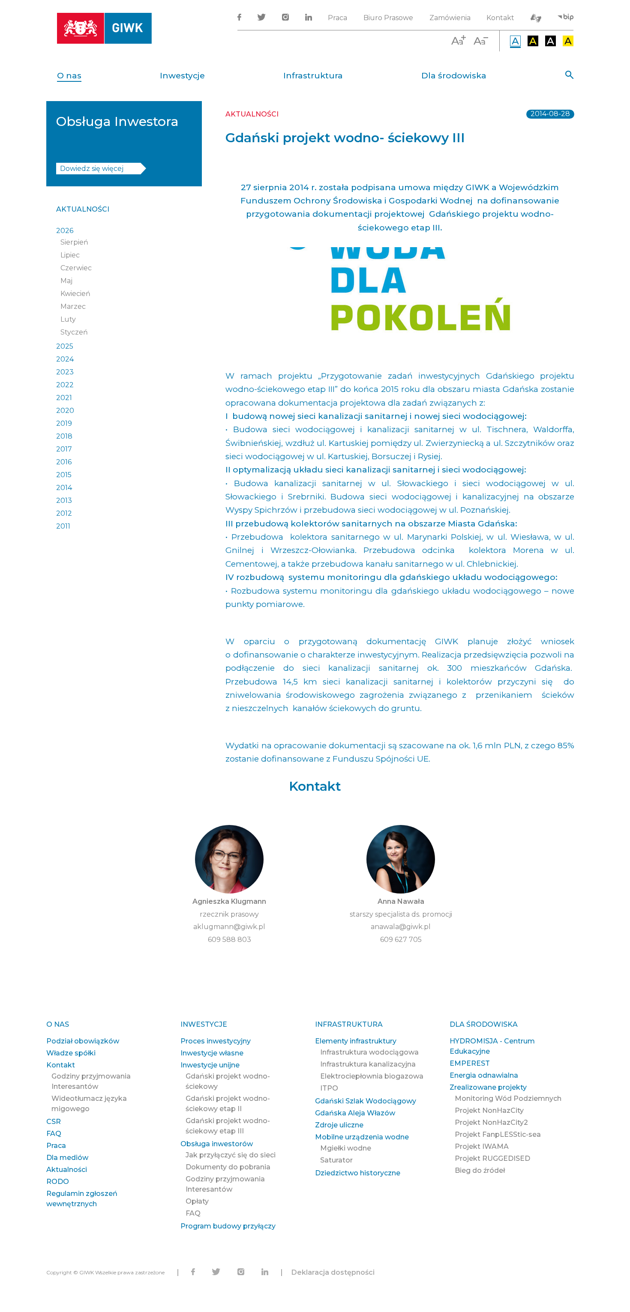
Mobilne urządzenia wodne (362, 1137)
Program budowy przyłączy (228, 1226)
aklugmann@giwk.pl (229, 927)
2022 (65, 385)
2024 (65, 359)
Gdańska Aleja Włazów (355, 1113)
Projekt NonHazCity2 (491, 1122)
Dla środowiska (453, 76)
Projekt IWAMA (482, 1146)
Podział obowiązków (82, 1041)
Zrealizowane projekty (488, 1087)
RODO (57, 1182)
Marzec (73, 306)
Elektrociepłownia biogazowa (371, 1076)
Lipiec (70, 255)
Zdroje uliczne (339, 1125)
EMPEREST (470, 1063)
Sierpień (74, 242)
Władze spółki (71, 1053)
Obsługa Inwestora (117, 121)
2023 (65, 372)
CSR (53, 1122)
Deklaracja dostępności (333, 1272)
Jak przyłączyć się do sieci (231, 1155)
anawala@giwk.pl (401, 927)
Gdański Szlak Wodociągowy (365, 1101)
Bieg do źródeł (480, 1170)
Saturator (336, 1160)
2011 (63, 526)
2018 (64, 436)
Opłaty (197, 1201)
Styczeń (74, 332)
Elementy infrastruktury (355, 1041)
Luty (68, 319)
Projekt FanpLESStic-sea (498, 1134)
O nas (69, 76)
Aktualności (82, 209)
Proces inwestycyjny (215, 1041)
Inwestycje (182, 76)
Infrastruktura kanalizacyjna (368, 1064)
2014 (64, 488)
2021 (64, 398)
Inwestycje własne (211, 1053)
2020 (65, 410)
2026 (64, 231)
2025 (64, 346)
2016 (64, 462)
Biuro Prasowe (388, 18)
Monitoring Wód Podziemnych (508, 1098)
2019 (64, 423)
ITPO (329, 1088)
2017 (64, 449)
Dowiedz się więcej (91, 168)
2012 (64, 513)
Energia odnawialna (484, 1075)
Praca (337, 18)
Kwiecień (75, 294)
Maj (66, 281)
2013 (64, 500)
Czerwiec (76, 268)
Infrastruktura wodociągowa (369, 1052)
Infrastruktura (313, 76)
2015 (64, 475)
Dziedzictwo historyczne (357, 1173)
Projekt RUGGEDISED (492, 1158)
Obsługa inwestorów (216, 1144)
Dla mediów (67, 1158)
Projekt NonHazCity (489, 1110)
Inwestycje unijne (210, 1065)
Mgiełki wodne (345, 1148)
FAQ (53, 1134)
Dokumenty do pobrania (228, 1167)
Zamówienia (450, 18)
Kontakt (500, 18)
